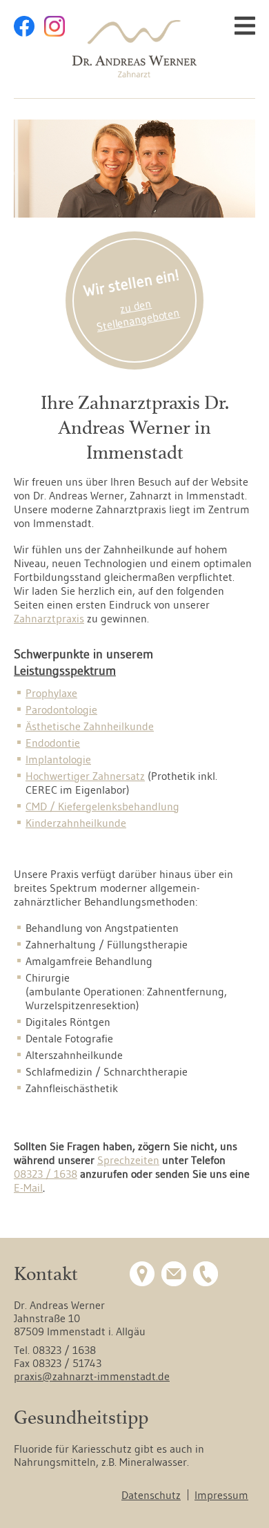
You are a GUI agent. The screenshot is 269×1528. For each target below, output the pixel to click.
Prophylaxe (51, 693)
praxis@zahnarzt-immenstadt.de (92, 1376)
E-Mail (28, 1187)
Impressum (221, 1495)
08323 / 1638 (45, 1174)
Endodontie (53, 742)
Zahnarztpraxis (49, 618)
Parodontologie (61, 709)
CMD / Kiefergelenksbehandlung (102, 806)
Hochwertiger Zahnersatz (85, 776)
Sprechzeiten (128, 1160)
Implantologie (58, 759)
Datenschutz (151, 1495)
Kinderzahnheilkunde (76, 823)
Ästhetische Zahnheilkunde (90, 726)
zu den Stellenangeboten (138, 315)
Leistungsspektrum (65, 670)
